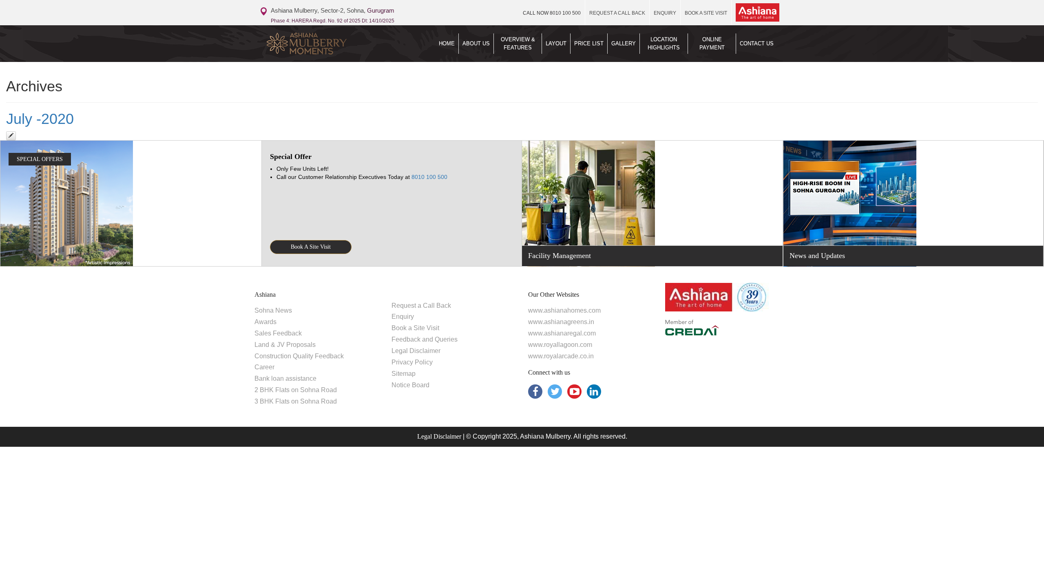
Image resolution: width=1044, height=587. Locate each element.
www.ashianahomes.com (564, 310)
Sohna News (273, 310)
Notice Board (410, 385)
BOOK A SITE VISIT (706, 13)
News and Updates (817, 256)
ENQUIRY (665, 13)
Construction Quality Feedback (299, 356)
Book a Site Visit (415, 327)
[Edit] (11, 135)
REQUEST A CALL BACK (617, 13)
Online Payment (712, 43)
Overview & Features (518, 43)
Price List (589, 43)
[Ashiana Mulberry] (321, 43)
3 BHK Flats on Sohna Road (295, 401)
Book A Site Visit (311, 247)
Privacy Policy (412, 362)
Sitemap (404, 373)
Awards (265, 321)
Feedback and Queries (425, 339)
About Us (476, 43)
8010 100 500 (552, 13)
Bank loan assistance (285, 378)
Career (264, 367)
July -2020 (40, 118)
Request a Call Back (421, 305)
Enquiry (403, 316)
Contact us (757, 43)
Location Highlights (664, 43)
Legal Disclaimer (416, 350)
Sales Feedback (278, 333)
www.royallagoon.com (560, 344)
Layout (556, 43)
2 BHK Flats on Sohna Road (295, 389)
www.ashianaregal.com (562, 333)
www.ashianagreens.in (561, 321)
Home (447, 43)
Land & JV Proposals (285, 344)
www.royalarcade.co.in (561, 356)
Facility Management (559, 256)
